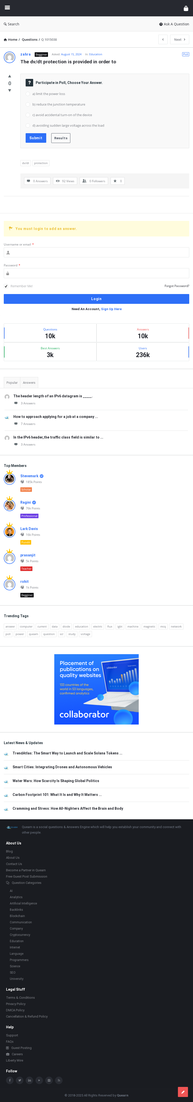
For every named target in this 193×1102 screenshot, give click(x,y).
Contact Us (14, 864)
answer (10, 626)
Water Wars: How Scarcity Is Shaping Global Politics (56, 781)
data (55, 626)
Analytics (16, 897)
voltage (85, 634)
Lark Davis (29, 529)
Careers (17, 1054)
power (20, 634)
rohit (24, 582)
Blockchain (17, 916)
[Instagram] (49, 1080)
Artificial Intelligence (23, 903)
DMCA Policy (15, 1010)
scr (61, 634)
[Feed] (59, 1080)
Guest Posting (21, 1048)
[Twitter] (19, 1080)
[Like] (9, 75)
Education (95, 54)
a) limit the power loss (48, 93)
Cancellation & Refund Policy (26, 1016)
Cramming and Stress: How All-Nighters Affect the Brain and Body (68, 808)
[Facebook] (10, 1080)
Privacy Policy (15, 1004)
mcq (163, 626)
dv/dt (25, 163)
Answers (29, 383)
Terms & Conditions (20, 997)
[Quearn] (98, 8)
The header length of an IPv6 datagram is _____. (53, 396)
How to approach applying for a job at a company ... (55, 417)
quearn (33, 634)
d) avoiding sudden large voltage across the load (68, 125)
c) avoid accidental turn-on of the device (62, 115)
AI (11, 891)
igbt (119, 626)
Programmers (19, 960)
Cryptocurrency (20, 935)
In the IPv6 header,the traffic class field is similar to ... (58, 437)
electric (97, 626)
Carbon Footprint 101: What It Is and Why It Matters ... (57, 795)
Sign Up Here (111, 309)
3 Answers (28, 403)
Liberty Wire (14, 1060)
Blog (9, 851)
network (176, 626)
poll (8, 634)
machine (132, 626)
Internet (15, 947)
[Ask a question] (183, 1092)
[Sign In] (186, 8)
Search (13, 24)
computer (26, 626)
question (49, 634)
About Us (13, 857)
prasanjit (27, 555)
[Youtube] (39, 1080)
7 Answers (28, 424)
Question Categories (26, 883)
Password (12, 265)
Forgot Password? (177, 286)
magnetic (149, 626)
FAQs (10, 1041)
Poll (185, 54)
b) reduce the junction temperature (58, 104)
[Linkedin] (29, 1080)
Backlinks (16, 910)
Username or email (19, 244)
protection (41, 163)
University (16, 979)
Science (15, 966)
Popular (12, 383)
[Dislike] (9, 90)
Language (16, 953)
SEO (13, 972)
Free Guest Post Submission (26, 876)
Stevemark (29, 476)
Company (16, 928)
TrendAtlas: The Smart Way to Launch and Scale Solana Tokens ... (67, 753)
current (42, 626)
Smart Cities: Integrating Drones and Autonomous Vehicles (62, 767)
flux (109, 626)
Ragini (25, 502)
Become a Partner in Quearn (26, 870)
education (81, 626)
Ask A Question (176, 24)
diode (66, 626)
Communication (21, 922)
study (72, 634)
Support (12, 1035)
